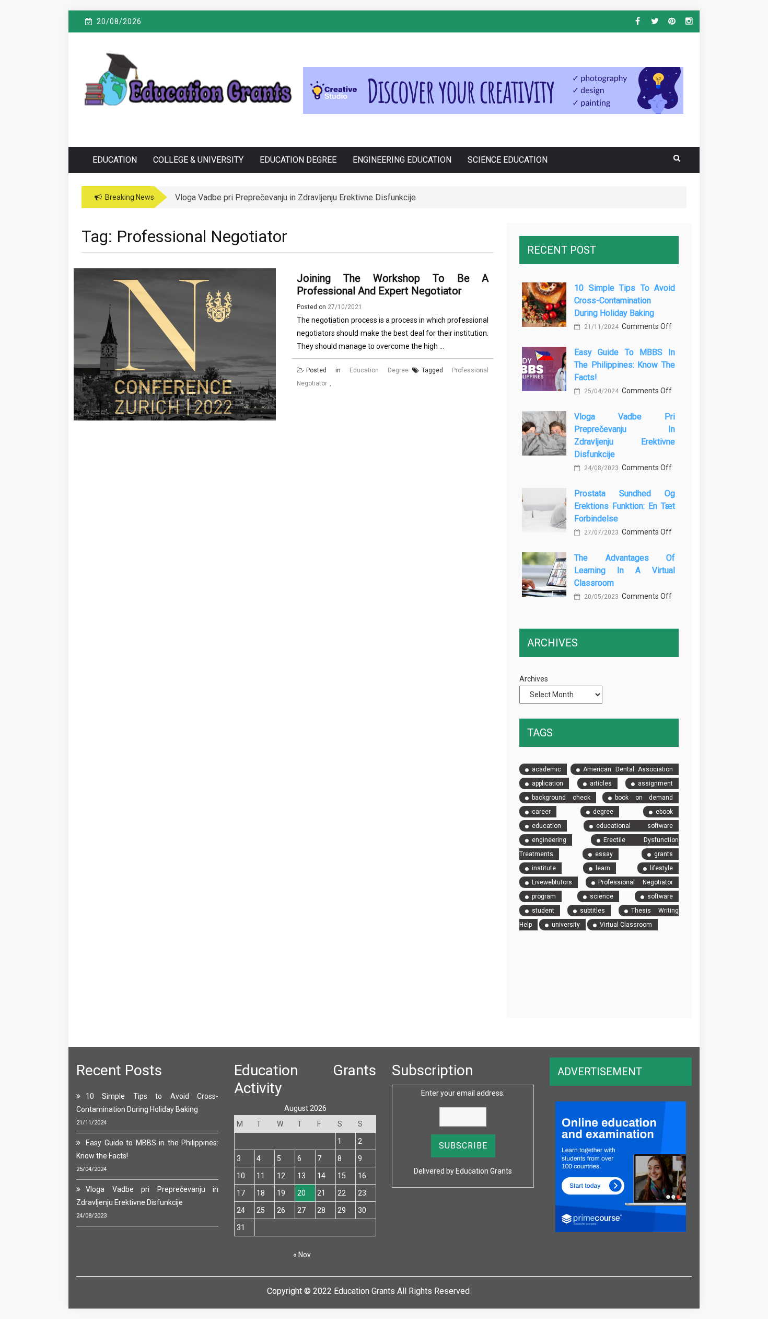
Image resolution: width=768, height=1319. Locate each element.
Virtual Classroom (626, 924)
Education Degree (298, 160)
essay (604, 854)
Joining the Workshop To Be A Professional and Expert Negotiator (392, 284)
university (566, 924)
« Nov (302, 1254)
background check (561, 797)
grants (663, 854)
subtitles (592, 910)
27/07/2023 (601, 532)
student (543, 910)
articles (601, 783)
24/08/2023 (601, 468)
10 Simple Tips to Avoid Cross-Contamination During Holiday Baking (624, 300)
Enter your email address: (463, 1093)
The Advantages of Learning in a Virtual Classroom (624, 570)
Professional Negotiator (635, 882)
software (660, 896)
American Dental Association (628, 769)
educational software (634, 825)
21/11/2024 (601, 327)
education (546, 825)
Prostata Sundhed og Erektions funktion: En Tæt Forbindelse (624, 506)
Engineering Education (402, 160)
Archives (533, 679)
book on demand (644, 797)
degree (603, 811)
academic (546, 769)
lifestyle (661, 868)
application (547, 783)
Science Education (508, 160)
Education (114, 160)
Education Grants (484, 1171)
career (541, 811)
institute (544, 868)
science (601, 896)
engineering (549, 840)
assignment (655, 783)
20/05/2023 (601, 596)
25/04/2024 (601, 391)
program (544, 896)
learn (603, 868)
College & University (198, 160)
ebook (664, 811)
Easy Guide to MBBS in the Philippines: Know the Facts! (624, 364)
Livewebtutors (552, 882)
